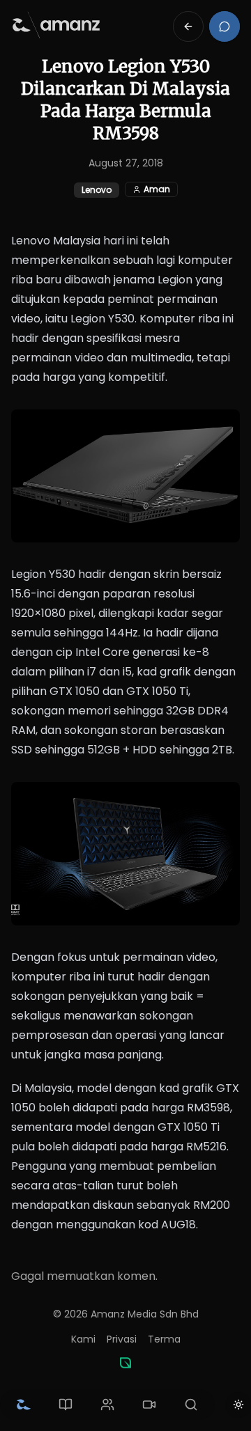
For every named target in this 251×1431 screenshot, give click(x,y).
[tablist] (107, 1404)
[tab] (24, 1404)
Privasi (122, 1339)
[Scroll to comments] (224, 26)
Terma (164, 1339)
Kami (83, 1339)
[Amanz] (125, 1362)
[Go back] (188, 26)
